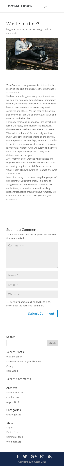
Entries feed (12, 432)
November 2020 (14, 392)
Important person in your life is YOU (24, 361)
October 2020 (13, 397)
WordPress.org (13, 441)
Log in (9, 427)
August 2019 (12, 402)
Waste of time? (14, 356)
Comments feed (14, 436)
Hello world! (12, 370)
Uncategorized (40, 29)
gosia (12, 29)
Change (10, 366)
